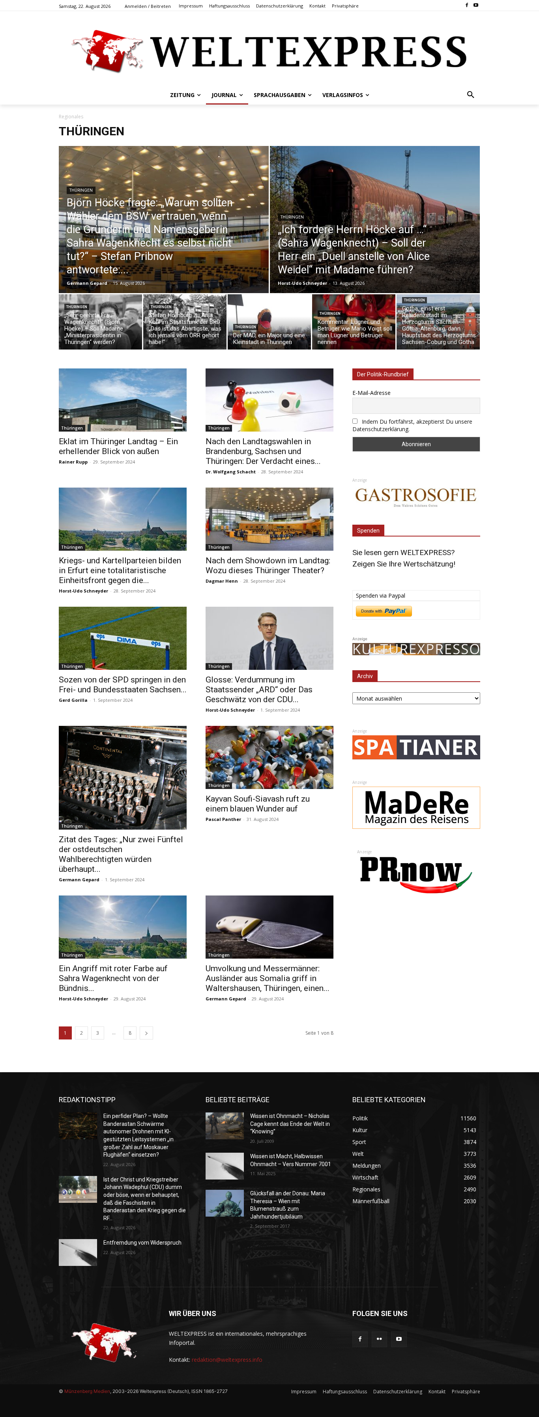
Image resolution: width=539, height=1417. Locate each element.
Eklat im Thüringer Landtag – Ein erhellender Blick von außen (118, 446)
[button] (470, 95)
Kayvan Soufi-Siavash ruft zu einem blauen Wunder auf (258, 803)
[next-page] (146, 1032)
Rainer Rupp (73, 462)
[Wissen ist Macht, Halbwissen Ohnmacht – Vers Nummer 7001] (225, 1166)
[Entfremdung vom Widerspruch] (78, 1252)
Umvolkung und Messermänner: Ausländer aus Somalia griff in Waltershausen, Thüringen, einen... (267, 978)
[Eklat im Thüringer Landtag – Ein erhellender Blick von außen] (123, 400)
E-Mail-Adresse (371, 392)
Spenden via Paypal (380, 595)
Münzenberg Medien (87, 1391)
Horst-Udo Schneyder (302, 283)
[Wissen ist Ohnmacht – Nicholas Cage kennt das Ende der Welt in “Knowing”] (225, 1125)
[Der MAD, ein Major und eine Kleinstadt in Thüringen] (269, 323)
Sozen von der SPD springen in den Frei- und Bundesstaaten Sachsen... (123, 684)
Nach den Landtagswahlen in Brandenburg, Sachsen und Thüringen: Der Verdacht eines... (263, 451)
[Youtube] (475, 5)
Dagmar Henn (222, 581)
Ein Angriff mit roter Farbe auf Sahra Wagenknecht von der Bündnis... (113, 978)
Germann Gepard (87, 283)
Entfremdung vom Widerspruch (142, 1242)
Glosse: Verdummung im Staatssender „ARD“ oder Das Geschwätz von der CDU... (259, 689)
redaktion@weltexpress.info (227, 1359)
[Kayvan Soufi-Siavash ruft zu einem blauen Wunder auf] (269, 757)
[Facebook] (466, 5)
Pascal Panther (223, 819)
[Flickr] (379, 1339)
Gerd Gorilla (73, 700)
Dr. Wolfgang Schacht (231, 472)
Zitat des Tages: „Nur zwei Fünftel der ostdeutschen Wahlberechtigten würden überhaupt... (121, 854)
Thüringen (81, 190)
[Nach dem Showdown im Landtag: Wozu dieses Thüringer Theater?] (269, 519)
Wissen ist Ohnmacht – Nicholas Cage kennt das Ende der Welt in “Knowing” (290, 1124)
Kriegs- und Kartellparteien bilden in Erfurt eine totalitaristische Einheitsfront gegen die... (120, 570)
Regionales (71, 116)
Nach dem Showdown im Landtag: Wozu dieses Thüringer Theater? (268, 565)
